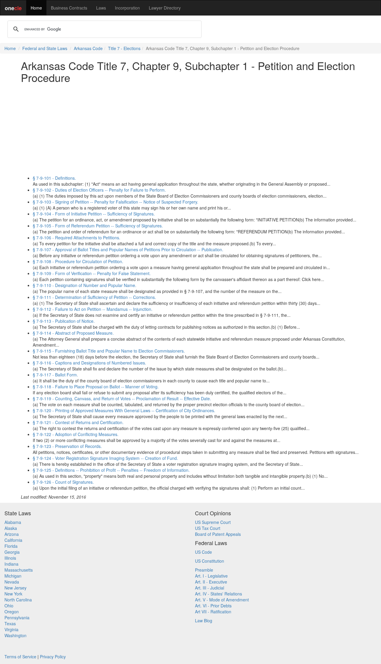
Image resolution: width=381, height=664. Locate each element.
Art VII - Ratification (213, 612)
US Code (203, 552)
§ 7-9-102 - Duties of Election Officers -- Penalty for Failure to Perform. (99, 190)
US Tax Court (207, 528)
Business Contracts (69, 8)
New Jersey (15, 588)
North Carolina (18, 600)
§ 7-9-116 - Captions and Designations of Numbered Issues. (89, 363)
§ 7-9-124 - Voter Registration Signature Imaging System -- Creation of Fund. (105, 458)
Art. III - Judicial (209, 588)
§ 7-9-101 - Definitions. (54, 178)
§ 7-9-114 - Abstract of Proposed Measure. (73, 333)
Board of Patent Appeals (218, 534)
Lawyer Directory (165, 8)
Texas (10, 623)
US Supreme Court (213, 522)
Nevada (11, 582)
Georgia (12, 552)
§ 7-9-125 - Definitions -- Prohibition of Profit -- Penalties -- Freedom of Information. (111, 470)
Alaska (10, 528)
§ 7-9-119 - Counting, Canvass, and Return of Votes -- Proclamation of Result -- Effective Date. (122, 398)
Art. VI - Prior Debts (213, 606)
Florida (11, 546)
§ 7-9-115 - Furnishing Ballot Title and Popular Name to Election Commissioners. (109, 351)
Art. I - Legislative (211, 576)
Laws (101, 8)
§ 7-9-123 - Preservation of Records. (67, 446)
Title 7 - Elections (124, 48)
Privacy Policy (53, 657)
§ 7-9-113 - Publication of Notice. (64, 321)
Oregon (11, 612)
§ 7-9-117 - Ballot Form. (55, 375)
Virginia (11, 629)
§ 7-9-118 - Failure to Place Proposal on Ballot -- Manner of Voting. (96, 387)
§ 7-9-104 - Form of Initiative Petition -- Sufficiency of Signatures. (94, 214)
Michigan (12, 576)
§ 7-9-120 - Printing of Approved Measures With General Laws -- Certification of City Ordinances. (124, 410)
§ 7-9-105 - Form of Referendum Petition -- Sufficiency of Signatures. (98, 226)
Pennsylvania (16, 617)
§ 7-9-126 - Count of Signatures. (63, 482)
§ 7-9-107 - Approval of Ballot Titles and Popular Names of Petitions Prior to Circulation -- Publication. (128, 249)
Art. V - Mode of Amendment (222, 600)
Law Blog (203, 620)
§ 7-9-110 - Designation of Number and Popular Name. (84, 285)
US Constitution (209, 561)
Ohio (8, 606)
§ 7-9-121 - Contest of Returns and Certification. (78, 422)
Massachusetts (18, 570)
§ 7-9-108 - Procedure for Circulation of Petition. (78, 261)
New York (13, 594)
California (13, 540)
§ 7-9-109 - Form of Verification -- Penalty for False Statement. (92, 273)
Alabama (12, 522)
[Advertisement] (190, 129)
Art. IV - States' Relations (218, 594)
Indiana (11, 564)
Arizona (11, 534)
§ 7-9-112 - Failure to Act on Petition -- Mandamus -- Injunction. (92, 309)
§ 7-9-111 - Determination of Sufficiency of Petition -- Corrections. (94, 297)
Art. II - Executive (211, 582)
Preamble (204, 570)
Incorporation (127, 8)
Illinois (10, 558)
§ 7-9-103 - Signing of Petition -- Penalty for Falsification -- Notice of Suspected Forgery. (115, 202)
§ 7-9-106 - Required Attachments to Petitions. (76, 238)
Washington (15, 635)
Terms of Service (20, 657)
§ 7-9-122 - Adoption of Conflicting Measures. (75, 434)
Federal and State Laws (44, 48)
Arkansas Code (88, 48)
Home (36, 8)
